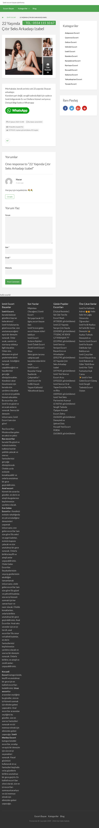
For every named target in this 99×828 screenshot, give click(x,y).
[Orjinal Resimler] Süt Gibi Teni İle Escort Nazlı (61, 314)
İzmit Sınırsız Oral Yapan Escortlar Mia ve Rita (62, 387)
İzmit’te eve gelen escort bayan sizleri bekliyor (36, 331)
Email (8, 257)
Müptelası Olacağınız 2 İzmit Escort (36, 311)
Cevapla (10, 197)
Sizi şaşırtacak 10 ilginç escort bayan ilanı (36, 321)
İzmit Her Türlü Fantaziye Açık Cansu (86, 370)
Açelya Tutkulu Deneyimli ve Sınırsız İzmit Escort (88, 337)
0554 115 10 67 (44, 23)
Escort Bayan (8, 8)
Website (8, 268)
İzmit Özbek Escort (36, 344)
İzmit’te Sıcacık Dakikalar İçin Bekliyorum (86, 347)
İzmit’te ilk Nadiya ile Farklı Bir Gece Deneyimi (87, 328)
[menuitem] (8, 8)
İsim (7, 247)
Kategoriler (23, 8)
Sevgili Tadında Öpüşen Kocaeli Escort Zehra (60, 410)
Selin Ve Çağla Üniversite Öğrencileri (85, 318)
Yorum (7, 215)
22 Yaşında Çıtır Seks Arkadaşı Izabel (60, 364)
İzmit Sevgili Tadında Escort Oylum (86, 387)
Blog (34, 8)
